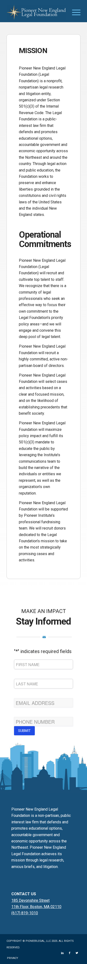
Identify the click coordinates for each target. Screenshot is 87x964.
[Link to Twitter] (76, 953)
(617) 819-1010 (24, 913)
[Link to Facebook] (69, 953)
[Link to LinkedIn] (62, 953)
